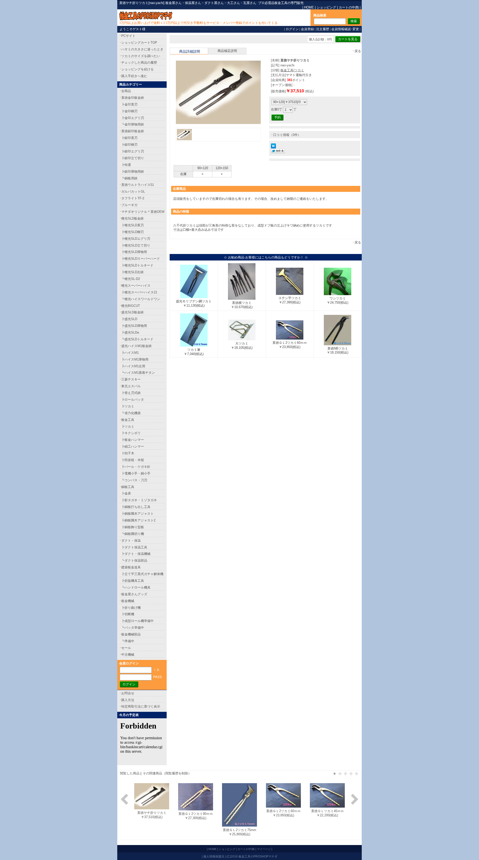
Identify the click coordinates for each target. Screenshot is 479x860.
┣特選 (126, 165)
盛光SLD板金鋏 (132, 312)
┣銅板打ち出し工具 (135, 507)
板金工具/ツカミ (292, 70)
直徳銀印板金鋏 (132, 131)
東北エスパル (131, 386)
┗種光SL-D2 (130, 279)
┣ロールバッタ (132, 399)
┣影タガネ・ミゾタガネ (139, 500)
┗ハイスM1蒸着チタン (138, 372)
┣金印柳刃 (129, 111)
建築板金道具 (131, 567)
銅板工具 (127, 487)
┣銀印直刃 (129, 138)
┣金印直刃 (129, 104)
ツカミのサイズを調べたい (140, 56)
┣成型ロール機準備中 (137, 621)
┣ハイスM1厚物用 (134, 359)
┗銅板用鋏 (129, 178)
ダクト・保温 (131, 540)
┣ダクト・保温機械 (135, 554)
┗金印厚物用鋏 (132, 124)
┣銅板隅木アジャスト (137, 513)
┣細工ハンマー (132, 446)
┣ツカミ (127, 406)
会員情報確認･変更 (345, 29)
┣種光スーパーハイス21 (139, 292)
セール (126, 648)
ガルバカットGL (133, 191)
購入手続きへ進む (134, 76)
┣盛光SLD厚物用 (134, 326)
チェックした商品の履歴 (139, 62)
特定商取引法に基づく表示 (140, 706)
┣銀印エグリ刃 (132, 151)
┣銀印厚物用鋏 (132, 171)
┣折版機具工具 (132, 581)
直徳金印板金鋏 (132, 98)
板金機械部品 (131, 634)
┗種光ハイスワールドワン (140, 299)
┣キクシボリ (131, 433)
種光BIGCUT (130, 306)
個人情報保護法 (213, 856)
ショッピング (326, 7)
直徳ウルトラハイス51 (137, 185)
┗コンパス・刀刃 (134, 480)
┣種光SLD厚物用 (134, 252)
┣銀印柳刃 (129, 144)
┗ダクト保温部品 (134, 560)
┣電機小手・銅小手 (135, 473)
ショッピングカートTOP (139, 42)
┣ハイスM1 (130, 353)
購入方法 (127, 700)
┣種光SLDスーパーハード (140, 258)
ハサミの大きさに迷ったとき (142, 49)
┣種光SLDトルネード (137, 265)
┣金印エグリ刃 (132, 118)
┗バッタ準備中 (132, 627)
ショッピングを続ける (137, 69)
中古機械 (127, 654)
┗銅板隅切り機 (132, 534)
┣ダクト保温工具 (134, 547)
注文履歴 (322, 29)
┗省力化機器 (131, 413)
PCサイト (128, 36)
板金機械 (127, 601)
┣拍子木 (127, 453)
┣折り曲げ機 (131, 608)
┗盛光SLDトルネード (137, 339)
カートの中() (349, 7)
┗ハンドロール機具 (135, 587)
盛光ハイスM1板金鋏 (136, 346)
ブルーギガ (129, 205)
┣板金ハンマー (132, 440)
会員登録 (307, 29)
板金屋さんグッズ (134, 594)
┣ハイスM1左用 (133, 366)
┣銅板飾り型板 (132, 527)
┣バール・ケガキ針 (135, 467)
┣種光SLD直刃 (132, 225)
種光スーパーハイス (135, 285)
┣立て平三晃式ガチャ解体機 (142, 574)
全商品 (126, 91)
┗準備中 (127, 641)
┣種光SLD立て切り (135, 245)
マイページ (264, 849)
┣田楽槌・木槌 (132, 460)
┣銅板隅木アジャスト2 (138, 520)
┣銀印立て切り (132, 158)
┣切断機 (127, 614)
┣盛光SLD (129, 319)
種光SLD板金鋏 (132, 218)
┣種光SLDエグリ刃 (135, 239)
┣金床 (126, 493)
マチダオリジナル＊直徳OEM (142, 212)
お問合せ (127, 693)
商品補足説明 (227, 51)
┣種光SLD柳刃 (132, 232)
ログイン (292, 29)
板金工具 (127, 420)
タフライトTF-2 (132, 198)
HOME (309, 7)
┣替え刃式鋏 (131, 393)
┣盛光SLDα (130, 332)
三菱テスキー (131, 379)
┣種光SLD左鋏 (132, 272)
